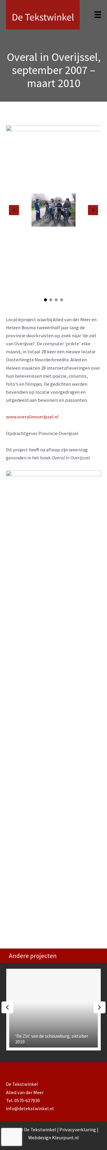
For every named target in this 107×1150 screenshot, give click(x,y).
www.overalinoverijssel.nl (32, 417)
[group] (53, 1009)
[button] (45, 299)
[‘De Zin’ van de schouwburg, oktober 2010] (53, 1009)
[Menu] (98, 14)
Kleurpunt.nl (65, 1137)
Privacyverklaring (78, 1129)
